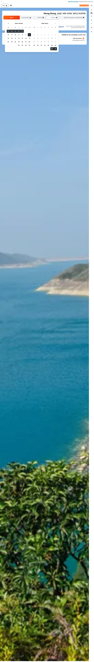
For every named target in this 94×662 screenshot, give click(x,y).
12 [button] (44, 38)
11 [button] (48, 38)
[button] (1, 1)
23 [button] (55, 45)
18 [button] (48, 41)
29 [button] (34, 45)
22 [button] (34, 41)
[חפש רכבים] (91, 16)
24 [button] (52, 45)
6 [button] (41, 34)
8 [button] (34, 34)
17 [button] (51, 41)
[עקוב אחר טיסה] (91, 23)
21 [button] (37, 41)
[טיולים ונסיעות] (91, 27)
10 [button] (52, 38)
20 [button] (41, 41)
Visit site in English (73, 1)
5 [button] (8, 31)
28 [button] (37, 45)
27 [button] (41, 45)
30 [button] (55, 48)
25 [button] (48, 45)
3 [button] (15, 31)
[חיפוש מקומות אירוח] (91, 13)
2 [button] (55, 34)
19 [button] (44, 41)
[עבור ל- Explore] (91, 20)
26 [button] (44, 45)
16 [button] (55, 41)
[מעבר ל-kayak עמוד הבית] (84, 5)
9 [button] (55, 38)
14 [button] (37, 38)
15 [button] (34, 38)
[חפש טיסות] (91, 9)
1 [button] (22, 31)
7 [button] (37, 34)
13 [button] (41, 38)
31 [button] (51, 48)
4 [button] (48, 34)
